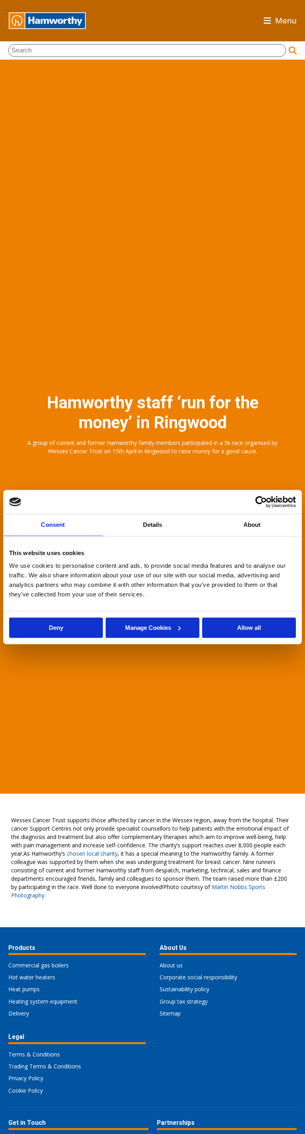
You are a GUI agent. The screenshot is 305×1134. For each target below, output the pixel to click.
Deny (56, 627)
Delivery (18, 1013)
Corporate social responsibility (198, 977)
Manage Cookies (148, 627)
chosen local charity (92, 853)
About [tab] (252, 524)
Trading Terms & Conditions (44, 1066)
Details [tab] (152, 524)
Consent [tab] (53, 524)
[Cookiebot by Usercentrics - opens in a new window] (261, 502)
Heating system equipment (42, 1001)
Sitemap (170, 1013)
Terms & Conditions (34, 1054)
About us (171, 965)
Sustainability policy (184, 989)
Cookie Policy (25, 1090)
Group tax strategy (184, 1001)
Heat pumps (24, 989)
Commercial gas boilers (38, 965)
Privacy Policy (25, 1078)
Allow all (249, 627)
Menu (286, 20)
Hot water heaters (31, 977)
